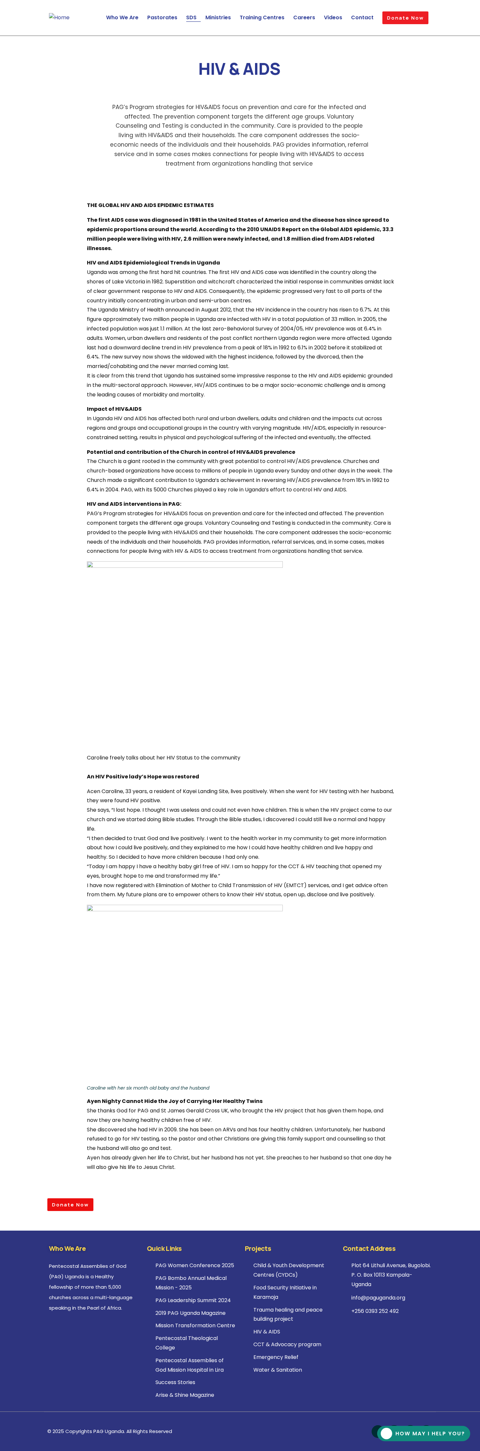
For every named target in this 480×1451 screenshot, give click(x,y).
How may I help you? (430, 1433)
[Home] (59, 18)
